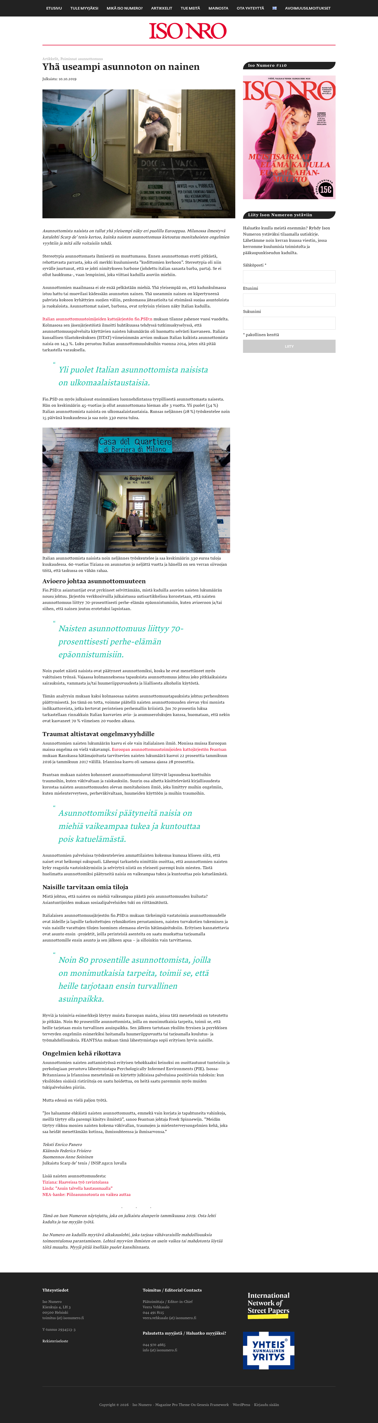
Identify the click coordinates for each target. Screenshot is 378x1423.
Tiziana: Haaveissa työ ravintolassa (75, 1182)
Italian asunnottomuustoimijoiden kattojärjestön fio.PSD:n (97, 319)
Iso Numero (189, 30)
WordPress (241, 1405)
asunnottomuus (90, 59)
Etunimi (250, 288)
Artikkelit (50, 59)
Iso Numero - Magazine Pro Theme (161, 1405)
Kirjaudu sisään (266, 1405)
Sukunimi (252, 311)
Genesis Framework (213, 1405)
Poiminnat (68, 59)
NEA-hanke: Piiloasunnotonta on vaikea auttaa (86, 1194)
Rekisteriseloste (55, 1341)
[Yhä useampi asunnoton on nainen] (138, 224)
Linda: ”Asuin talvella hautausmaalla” (77, 1188)
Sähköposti (254, 265)
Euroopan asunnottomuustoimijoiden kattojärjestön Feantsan (169, 749)
